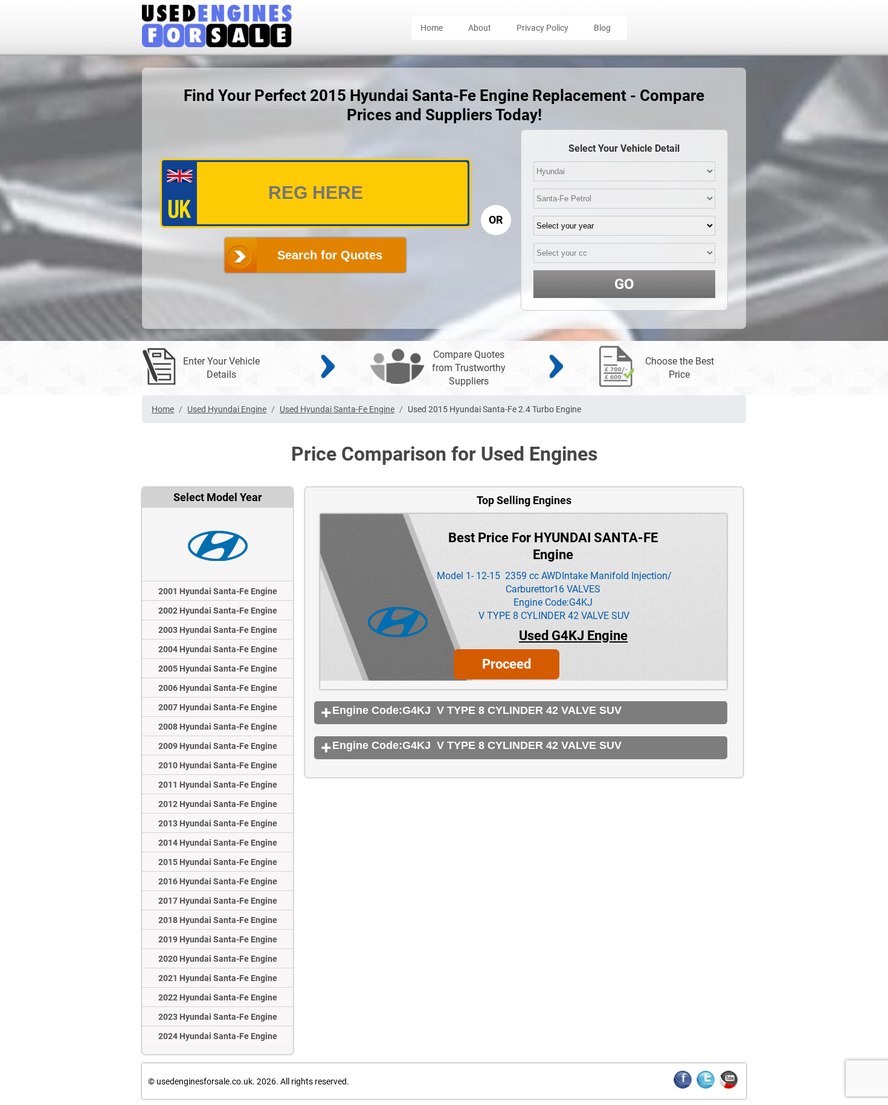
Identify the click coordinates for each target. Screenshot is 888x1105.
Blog (602, 28)
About (479, 28)
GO (624, 284)
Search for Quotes (329, 255)
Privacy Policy (542, 28)
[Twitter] (706, 1086)
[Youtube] (728, 1086)
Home (431, 28)
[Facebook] (683, 1086)
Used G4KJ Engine (573, 635)
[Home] (217, 44)
